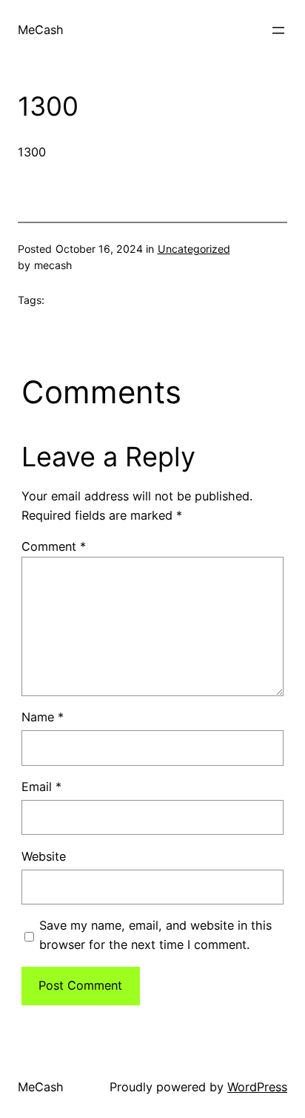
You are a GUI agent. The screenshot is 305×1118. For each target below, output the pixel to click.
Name (42, 717)
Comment (53, 546)
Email (41, 786)
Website (43, 856)
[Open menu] (278, 30)
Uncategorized (194, 248)
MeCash (41, 29)
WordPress (257, 1086)
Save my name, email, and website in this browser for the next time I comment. (155, 935)
